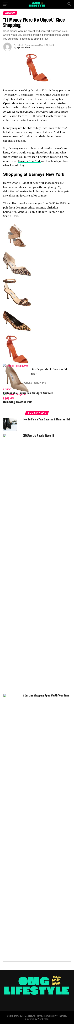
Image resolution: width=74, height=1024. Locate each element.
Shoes (28, 383)
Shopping (40, 383)
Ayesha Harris (23, 47)
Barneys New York (29, 161)
